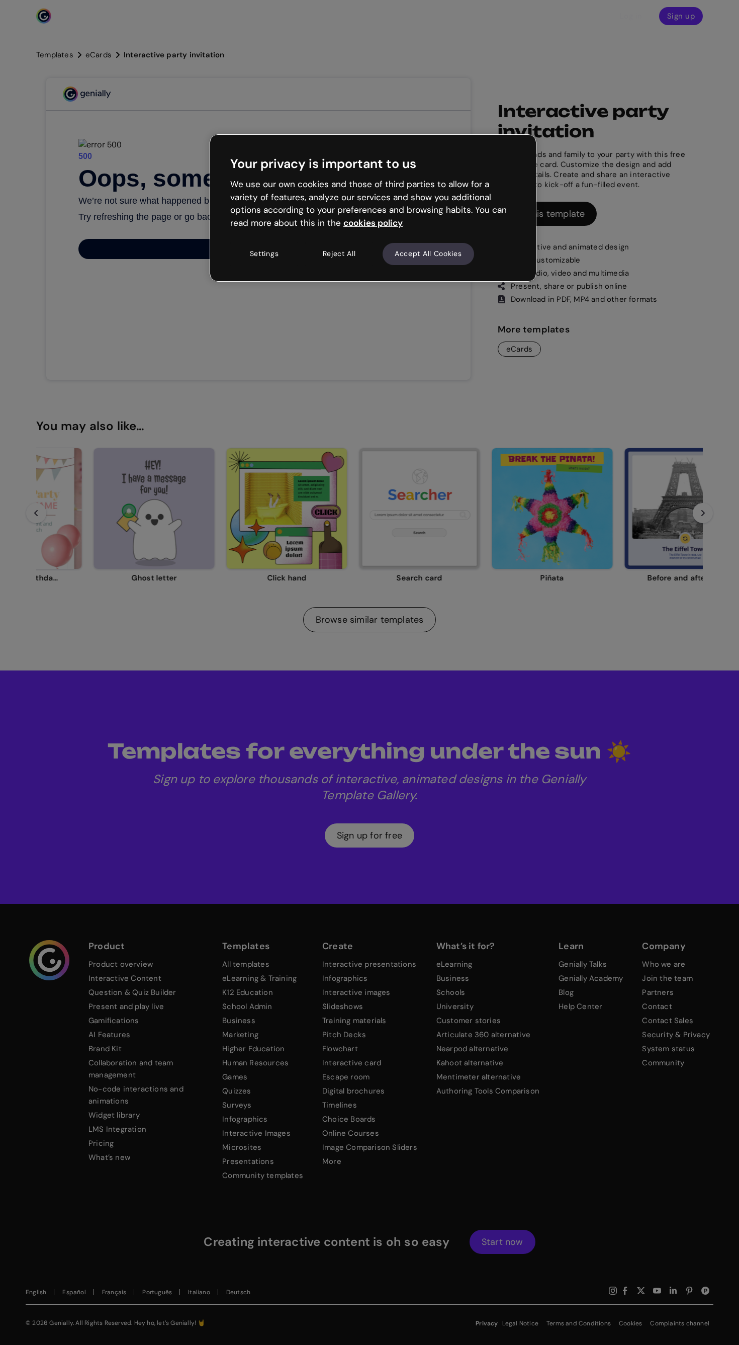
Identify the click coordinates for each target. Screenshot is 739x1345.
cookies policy (373, 222)
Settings (264, 253)
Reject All (339, 253)
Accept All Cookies (428, 253)
